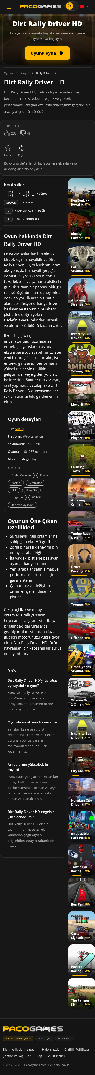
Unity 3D (31, 490)
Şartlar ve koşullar (17, 1056)
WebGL (36, 497)
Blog (38, 1056)
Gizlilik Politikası (76, 1049)
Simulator (35, 483)
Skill (14, 490)
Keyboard (46, 475)
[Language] (84, 6)
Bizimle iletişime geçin (20, 1049)
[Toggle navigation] (9, 7)
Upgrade (17, 497)
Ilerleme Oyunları (23, 505)
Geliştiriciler (56, 1056)
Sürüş (19, 429)
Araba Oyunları (21, 475)
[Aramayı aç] (69, 6)
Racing (16, 483)
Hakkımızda (51, 1049)
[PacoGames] (33, 1030)
